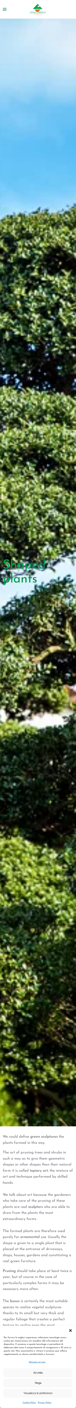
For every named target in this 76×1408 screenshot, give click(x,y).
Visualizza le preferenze (38, 1393)
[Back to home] (38, 9)
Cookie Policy (29, 1402)
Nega (38, 1382)
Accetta (38, 1372)
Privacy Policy (44, 1402)
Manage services (37, 1362)
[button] (70, 1330)
